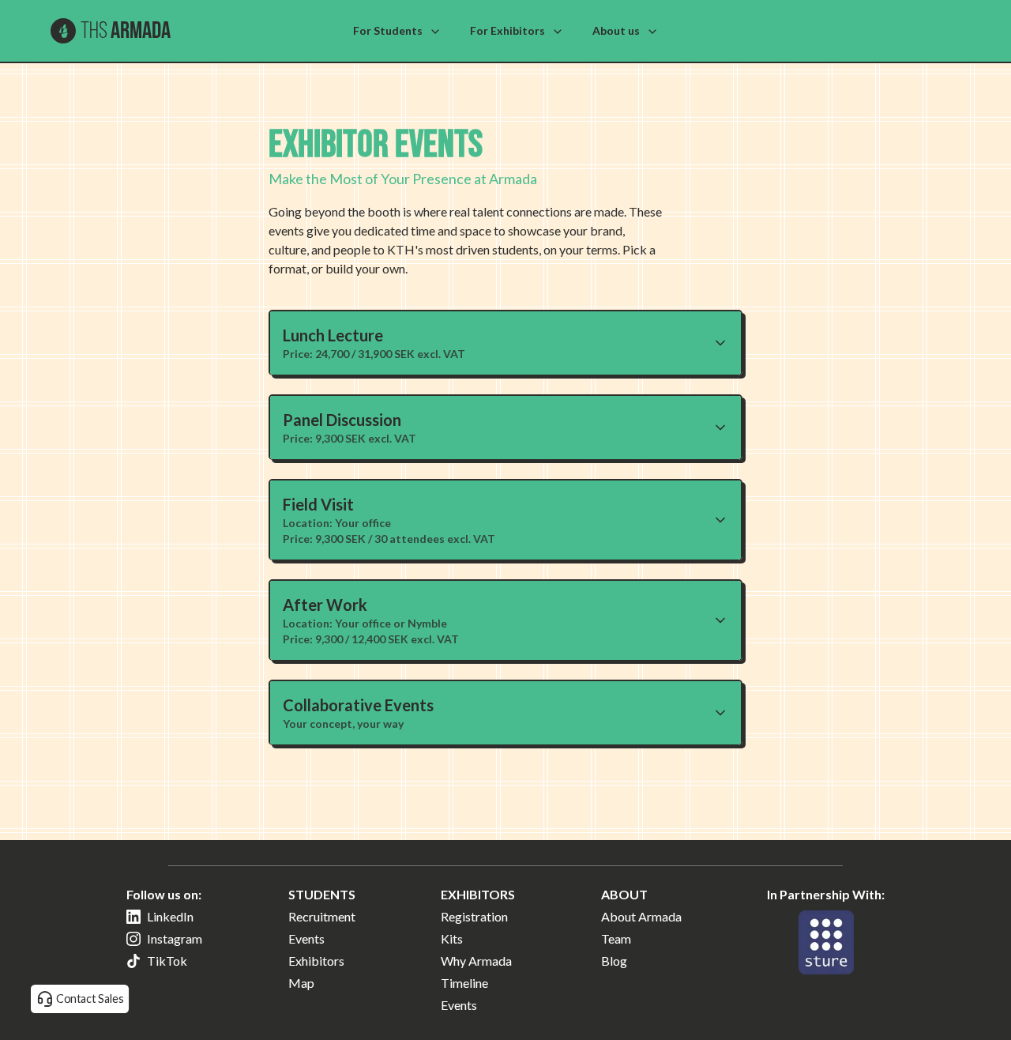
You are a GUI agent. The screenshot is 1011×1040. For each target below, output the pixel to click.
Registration (474, 916)
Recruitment (321, 916)
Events (306, 938)
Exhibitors (316, 960)
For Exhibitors (507, 30)
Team (616, 938)
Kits (452, 938)
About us (616, 30)
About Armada (641, 916)
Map (301, 982)
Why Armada (476, 960)
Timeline (464, 982)
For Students (388, 30)
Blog (614, 960)
